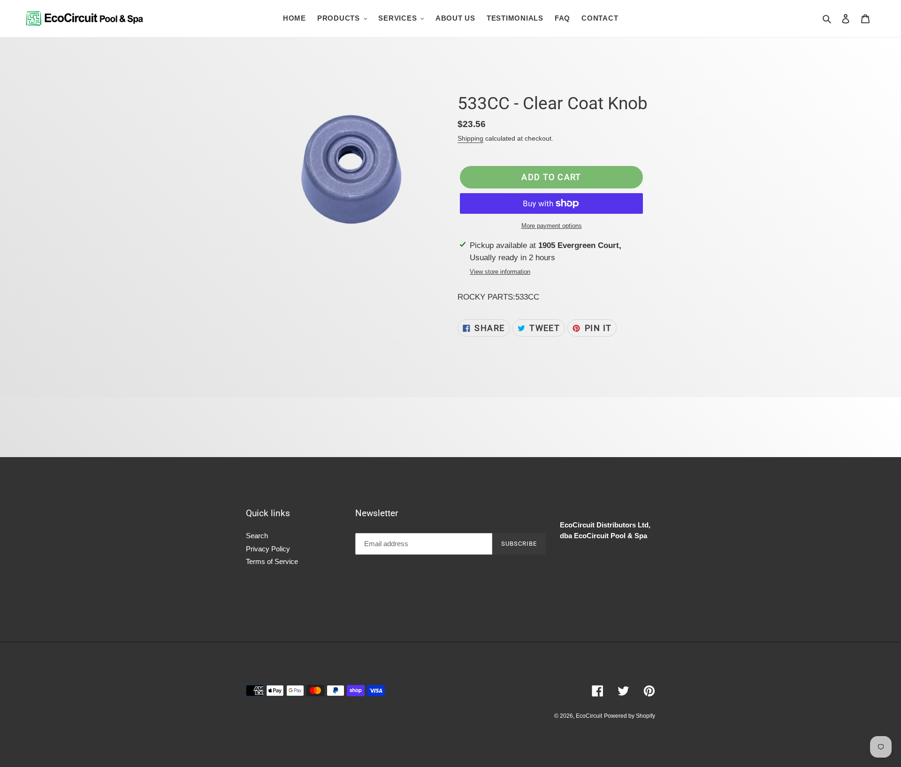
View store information (500, 271)
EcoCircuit (589, 716)
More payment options (551, 225)
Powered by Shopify (629, 716)
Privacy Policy (268, 549)
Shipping (470, 138)
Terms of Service (272, 561)
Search (257, 536)
